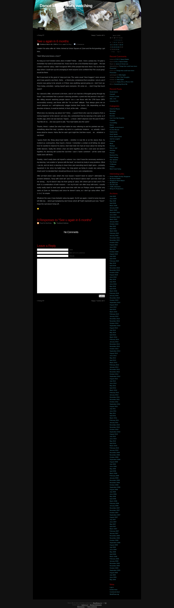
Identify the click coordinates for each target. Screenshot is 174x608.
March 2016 (113, 291)
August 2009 (114, 462)
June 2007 (113, 522)
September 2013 (115, 351)
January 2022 (114, 235)
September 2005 (115, 570)
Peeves (112, 152)
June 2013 (113, 355)
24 (118, 47)
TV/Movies (113, 164)
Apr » (119, 51)
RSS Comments (92, 606)
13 (111, 44)
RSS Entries (81, 606)
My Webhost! (114, 182)
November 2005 (115, 565)
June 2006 (113, 549)
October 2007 (114, 512)
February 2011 (114, 420)
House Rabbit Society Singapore (120, 176)
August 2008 (114, 489)
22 (114, 47)
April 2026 (113, 203)
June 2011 (113, 411)
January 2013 (114, 367)
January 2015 (114, 316)
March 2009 (113, 473)
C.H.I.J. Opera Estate (122, 59)
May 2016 (113, 286)
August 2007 (114, 517)
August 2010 (114, 434)
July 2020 (113, 256)
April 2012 (113, 388)
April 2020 (113, 258)
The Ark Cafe (114, 184)
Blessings (113, 111)
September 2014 (115, 325)
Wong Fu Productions (116, 188)
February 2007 (114, 531)
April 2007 (113, 526)
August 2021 (114, 245)
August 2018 (114, 275)
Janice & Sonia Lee (122, 64)
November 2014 (115, 321)
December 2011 (115, 397)
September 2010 (115, 432)
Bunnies (49, 29)
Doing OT (41, 35)
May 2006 (113, 552)
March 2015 (113, 311)
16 (116, 44)
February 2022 (114, 233)
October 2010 (114, 429)
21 (113, 47)
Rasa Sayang (114, 157)
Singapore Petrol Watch (117, 180)
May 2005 (113, 579)
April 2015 (113, 309)
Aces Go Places (115, 109)
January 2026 (114, 208)
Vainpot (112, 166)
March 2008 (113, 501)
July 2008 (113, 492)
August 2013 (114, 353)
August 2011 (114, 406)
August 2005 (114, 572)
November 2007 (115, 510)
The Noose (113, 162)
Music (111, 143)
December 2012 (115, 369)
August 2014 (114, 328)
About (58, 29)
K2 (105, 603)
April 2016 (113, 288)
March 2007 (113, 529)
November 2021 (115, 240)
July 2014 (113, 330)
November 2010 (115, 427)
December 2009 (115, 452)
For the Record (114, 129)
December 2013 (115, 344)
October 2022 (114, 224)
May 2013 (113, 358)
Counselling (113, 122)
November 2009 (115, 455)
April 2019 (113, 265)
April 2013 (113, 360)
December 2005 (115, 563)
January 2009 (114, 478)
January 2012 (114, 395)
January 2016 (114, 295)
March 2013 (113, 362)
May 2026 (113, 201)
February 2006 (114, 559)
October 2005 (114, 568)
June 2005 (113, 577)
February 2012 (114, 392)
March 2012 (113, 390)
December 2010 (115, 425)
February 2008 (114, 503)
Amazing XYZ (114, 101)
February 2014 (114, 339)
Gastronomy (113, 132)
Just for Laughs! (115, 139)
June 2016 (113, 284)
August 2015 (114, 305)
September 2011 (115, 404)
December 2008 (115, 480)
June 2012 (113, 383)
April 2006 (113, 554)
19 (122, 44)
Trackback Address (62, 223)
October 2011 (114, 402)
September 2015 (115, 302)
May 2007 (113, 524)
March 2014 (113, 337)
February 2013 (114, 365)
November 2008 (115, 482)
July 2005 (113, 575)
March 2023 (113, 219)
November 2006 (115, 538)
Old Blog (68, 44)
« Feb (113, 51)
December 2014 (115, 318)
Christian (112, 120)
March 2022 (113, 231)
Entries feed (113, 589)
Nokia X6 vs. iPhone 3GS (125, 82)
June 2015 (113, 307)
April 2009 (113, 471)
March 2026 (113, 205)
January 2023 (114, 221)
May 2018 (113, 279)
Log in (112, 587)
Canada (112, 82)
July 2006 (113, 547)
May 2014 (113, 332)
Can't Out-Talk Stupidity (117, 118)
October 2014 (114, 323)
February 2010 (114, 448)
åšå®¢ (112, 70)
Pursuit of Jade (114, 96)
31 (118, 49)
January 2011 (114, 422)
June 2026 (113, 198)
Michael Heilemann (96, 605)
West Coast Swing (115, 169)
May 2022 (113, 226)
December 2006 (115, 535)
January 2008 (114, 505)
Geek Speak (114, 134)
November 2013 (115, 346)
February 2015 (114, 314)
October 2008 (114, 485)
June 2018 (113, 277)
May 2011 (113, 413)
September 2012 (115, 376)
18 (120, 44)
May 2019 (113, 263)
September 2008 (115, 487)
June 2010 (113, 438)
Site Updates (114, 159)
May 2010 (113, 441)
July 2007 (113, 519)
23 (116, 47)
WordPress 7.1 (97, 603)
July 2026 (113, 196)
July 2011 (113, 408)
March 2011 (113, 418)
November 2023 (115, 217)
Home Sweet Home (116, 136)
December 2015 (115, 298)
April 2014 (113, 335)
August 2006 (114, 545)
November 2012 (115, 372)
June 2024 (113, 215)
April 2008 (113, 498)
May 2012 (113, 385)
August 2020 (114, 254)
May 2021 (113, 249)
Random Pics (114, 155)
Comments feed (115, 592)
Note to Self (113, 148)
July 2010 (113, 436)
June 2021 (113, 247)
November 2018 (115, 270)
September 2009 (115, 459)
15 (114, 44)
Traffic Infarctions (115, 186)
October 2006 (114, 540)
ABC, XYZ (113, 99)
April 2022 (113, 228)
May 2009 (113, 468)
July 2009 (113, 464)
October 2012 (114, 374)
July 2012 (113, 381)
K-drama (112, 141)
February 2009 (114, 475)
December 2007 (115, 508)
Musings (112, 146)
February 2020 (114, 261)
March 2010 (113, 445)
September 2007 (115, 515)
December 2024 (115, 212)
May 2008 (113, 496)
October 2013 (114, 348)
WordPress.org (114, 594)
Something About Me (120, 84)
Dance (61, 44)
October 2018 (114, 272)
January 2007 (114, 533)
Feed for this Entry (46, 223)
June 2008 (113, 494)
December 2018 (115, 268)
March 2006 (113, 556)
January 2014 (114, 342)
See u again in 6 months (53, 41)
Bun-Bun (112, 113)
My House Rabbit (115, 178)
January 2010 (114, 450)
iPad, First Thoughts (123, 77)
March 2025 (113, 210)
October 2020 (114, 251)
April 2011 (113, 415)
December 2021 (115, 238)
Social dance (114, 92)
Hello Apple (122, 75)
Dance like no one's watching (66, 5)
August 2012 (114, 378)
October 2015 (114, 300)
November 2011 (115, 399)
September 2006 (115, 542)
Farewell (112, 94)
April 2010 (113, 443)
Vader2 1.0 (84, 605)
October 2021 (114, 242)
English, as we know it (117, 127)
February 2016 (114, 293)
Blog (41, 29)
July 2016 (113, 281)
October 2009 (114, 457)
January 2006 (114, 561)
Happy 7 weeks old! (97, 35)
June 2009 (113, 466)
